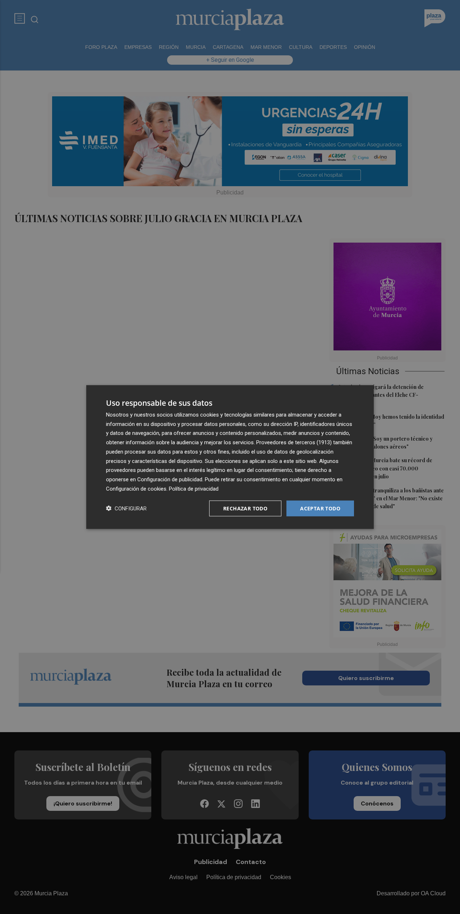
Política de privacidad (193, 488)
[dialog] (230, 457)
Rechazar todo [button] (245, 508)
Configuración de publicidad (169, 479)
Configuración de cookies (136, 488)
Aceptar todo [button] (320, 508)
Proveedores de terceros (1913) (294, 442)
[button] (126, 508)
